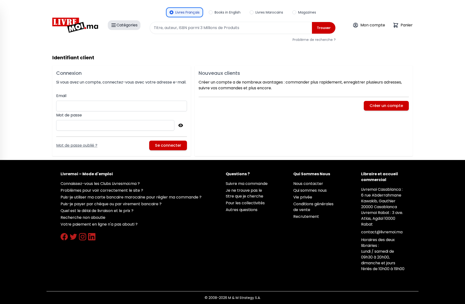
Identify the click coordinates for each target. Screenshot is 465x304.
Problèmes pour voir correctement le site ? (102, 190)
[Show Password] (180, 125)
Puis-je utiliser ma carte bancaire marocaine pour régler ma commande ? (131, 197)
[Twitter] (73, 236)
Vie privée (302, 197)
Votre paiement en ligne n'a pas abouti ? (99, 224)
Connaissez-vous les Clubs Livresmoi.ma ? (100, 183)
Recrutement (306, 216)
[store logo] (75, 25)
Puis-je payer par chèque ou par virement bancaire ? (111, 204)
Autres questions (241, 210)
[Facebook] (64, 236)
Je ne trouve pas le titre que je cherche (244, 193)
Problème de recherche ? (314, 39)
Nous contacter (308, 183)
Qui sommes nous (310, 190)
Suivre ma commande (247, 183)
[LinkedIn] (91, 236)
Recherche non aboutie (83, 217)
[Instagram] (82, 236)
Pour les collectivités (245, 203)
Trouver (324, 27)
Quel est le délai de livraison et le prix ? (97, 210)
